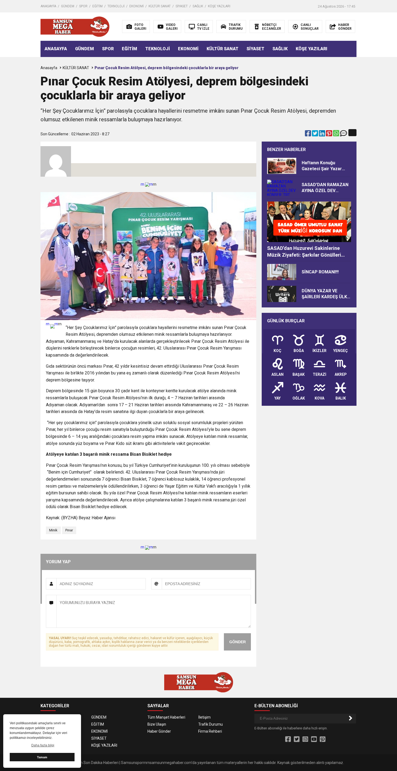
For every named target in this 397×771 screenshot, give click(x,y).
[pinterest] (329, 134)
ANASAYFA (48, 6)
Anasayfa (49, 68)
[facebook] (308, 134)
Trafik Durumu (210, 724)
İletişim (204, 717)
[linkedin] (322, 134)
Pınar (69, 530)
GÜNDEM (67, 6)
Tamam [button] (42, 757)
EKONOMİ (136, 6)
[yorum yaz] (343, 134)
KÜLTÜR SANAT (160, 6)
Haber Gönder (159, 731)
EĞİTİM (97, 6)
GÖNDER (237, 642)
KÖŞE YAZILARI (219, 6)
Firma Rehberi (210, 731)
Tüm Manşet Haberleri (166, 717)
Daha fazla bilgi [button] (42, 745)
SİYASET (182, 6)
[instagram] (305, 739)
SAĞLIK (198, 6)
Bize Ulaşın (156, 724)
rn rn (147, 184)
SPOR (83, 6)
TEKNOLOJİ (116, 6)
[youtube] (314, 739)
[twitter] (315, 134)
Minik (53, 530)
